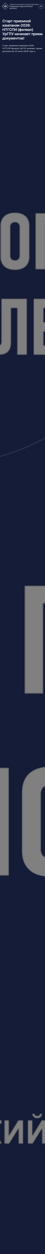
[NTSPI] (20, 6)
